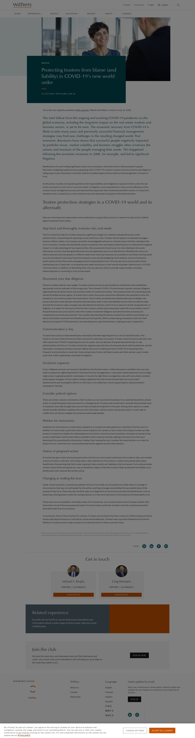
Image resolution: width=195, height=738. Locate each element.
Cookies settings (135, 731)
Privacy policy (24, 735)
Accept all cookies (162, 731)
